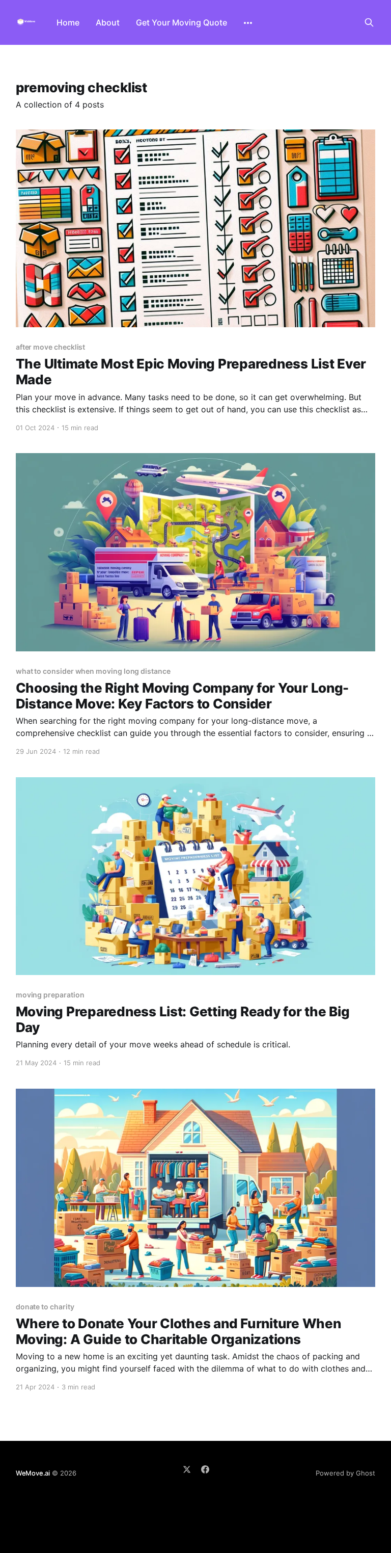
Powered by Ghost (345, 1473)
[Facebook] (205, 1469)
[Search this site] (369, 22)
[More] (248, 23)
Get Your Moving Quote (181, 22)
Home (68, 22)
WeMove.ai (33, 1473)
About (108, 22)
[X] (187, 1469)
